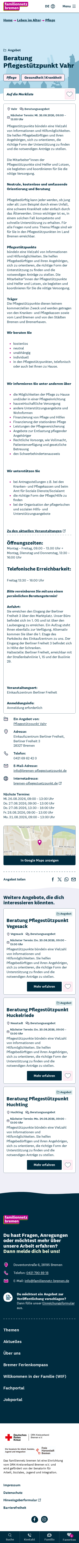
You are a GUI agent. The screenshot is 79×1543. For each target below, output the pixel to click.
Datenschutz (13, 1492)
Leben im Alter (29, 20)
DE (47, 6)
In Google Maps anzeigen (40, 860)
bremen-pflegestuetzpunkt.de (35, 783)
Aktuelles (12, 1341)
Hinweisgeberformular (20, 1500)
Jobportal (12, 1399)
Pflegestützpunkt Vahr (30, 724)
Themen (11, 1330)
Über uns (12, 1353)
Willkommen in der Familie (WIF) (34, 1376)
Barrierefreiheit (14, 1507)
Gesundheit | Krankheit (43, 77)
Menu (67, 6)
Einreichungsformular (58, 1303)
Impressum (11, 1485)
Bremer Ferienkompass (25, 1365)
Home (8, 20)
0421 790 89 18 (37, 1273)
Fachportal (13, 1388)
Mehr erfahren (48, 986)
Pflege (50, 20)
